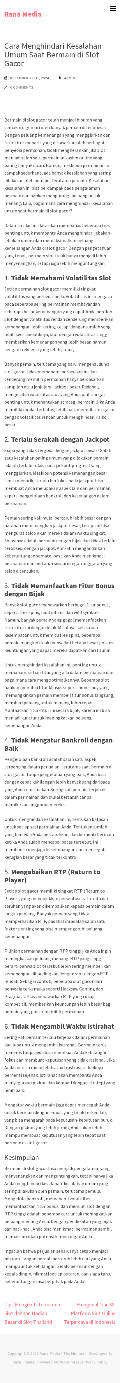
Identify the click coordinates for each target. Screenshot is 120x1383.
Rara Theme (23, 1362)
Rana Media (23, 14)
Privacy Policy (94, 1362)
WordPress (69, 1362)
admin (69, 78)
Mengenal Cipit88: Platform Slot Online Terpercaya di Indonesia (90, 1313)
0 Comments (21, 87)
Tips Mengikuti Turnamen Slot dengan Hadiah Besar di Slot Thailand (32, 1313)
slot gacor (57, 248)
